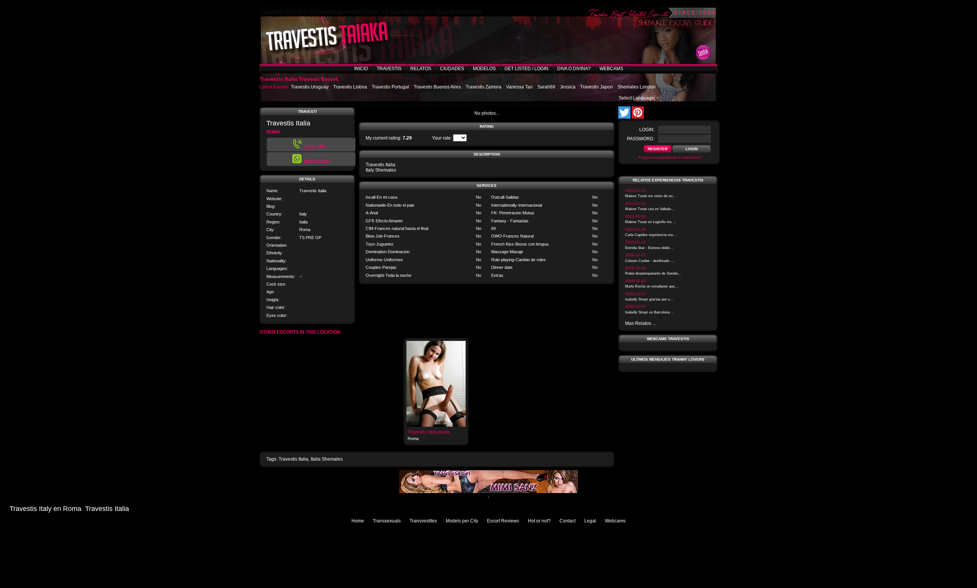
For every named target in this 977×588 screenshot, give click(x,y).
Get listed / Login (526, 68)
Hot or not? (539, 521)
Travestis (389, 68)
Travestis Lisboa (350, 87)
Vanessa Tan (519, 87)
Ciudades (452, 68)
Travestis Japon (596, 87)
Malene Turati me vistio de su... (650, 196)
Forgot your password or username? (670, 157)
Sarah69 (546, 87)
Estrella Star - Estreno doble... (649, 248)
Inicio (361, 68)
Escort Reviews (503, 521)
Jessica (568, 87)
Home (357, 521)
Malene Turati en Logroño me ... (650, 222)
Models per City (462, 521)
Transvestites (423, 521)
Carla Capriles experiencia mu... (650, 235)
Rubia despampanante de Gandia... (653, 273)
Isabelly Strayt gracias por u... (649, 299)
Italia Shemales (327, 459)
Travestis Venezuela (429, 432)
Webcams (611, 68)
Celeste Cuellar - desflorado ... (649, 261)
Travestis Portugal (390, 87)
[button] (311, 159)
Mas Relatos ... (640, 323)
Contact (567, 521)
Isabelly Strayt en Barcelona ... (649, 312)
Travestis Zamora (483, 87)
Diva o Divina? (574, 68)
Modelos (484, 68)
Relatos (420, 68)
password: (641, 138)
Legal (590, 521)
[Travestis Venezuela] (436, 425)
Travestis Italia (293, 459)
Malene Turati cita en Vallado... (649, 209)
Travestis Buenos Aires (437, 87)
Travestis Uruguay (310, 87)
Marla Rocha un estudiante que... (651, 286)
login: (647, 129)
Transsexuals (387, 521)
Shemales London (636, 87)
